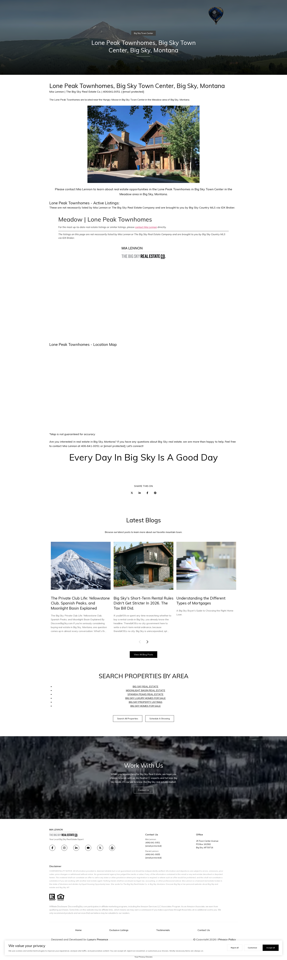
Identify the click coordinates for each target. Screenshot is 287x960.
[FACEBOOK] (52, 848)
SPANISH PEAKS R (138, 694)
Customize (252, 948)
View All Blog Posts (143, 654)
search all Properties (127, 718)
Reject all (235, 948)
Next (146, 642)
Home (78, 930)
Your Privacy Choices (143, 957)
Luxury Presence (97, 939)
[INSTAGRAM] (64, 848)
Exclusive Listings (118, 930)
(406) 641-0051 (152, 842)
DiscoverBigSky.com (77, 906)
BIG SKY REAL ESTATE (145, 686)
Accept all (270, 948)
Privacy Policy (227, 939)
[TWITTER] (100, 848)
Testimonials (163, 930)
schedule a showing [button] (159, 718)
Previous (140, 642)
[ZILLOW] (112, 848)
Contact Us (204, 930)
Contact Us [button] (143, 790)
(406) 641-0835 (152, 854)
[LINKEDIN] (76, 848)
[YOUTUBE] (88, 848)
